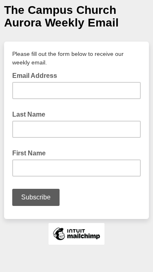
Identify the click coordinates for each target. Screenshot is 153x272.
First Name (29, 153)
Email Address (37, 75)
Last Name (28, 114)
